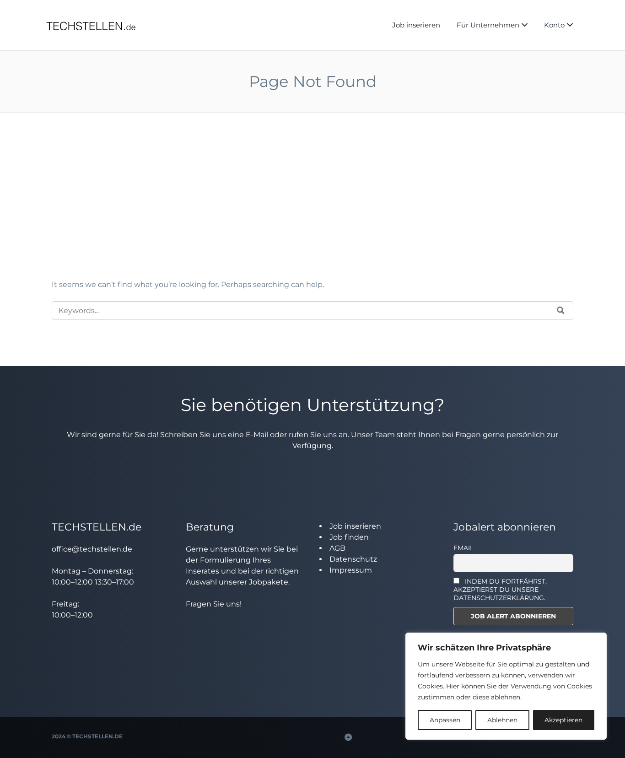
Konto (554, 25)
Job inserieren (416, 25)
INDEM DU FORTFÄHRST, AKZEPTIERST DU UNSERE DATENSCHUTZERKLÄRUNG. (500, 589)
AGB (337, 548)
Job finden (349, 537)
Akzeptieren (563, 720)
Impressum (350, 570)
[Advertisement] (312, 210)
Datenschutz (353, 559)
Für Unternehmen (488, 25)
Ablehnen (502, 720)
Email (463, 548)
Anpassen (445, 720)
